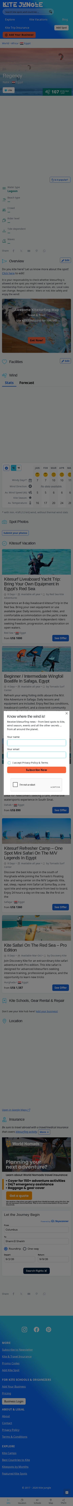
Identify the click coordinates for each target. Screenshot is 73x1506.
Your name (13, 736)
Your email (13, 749)
